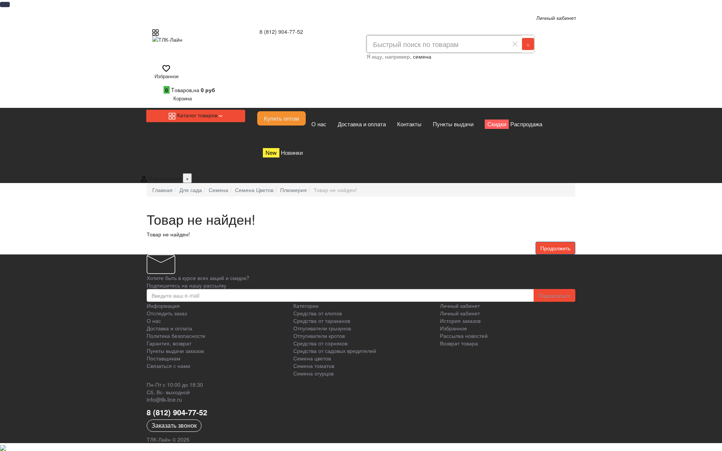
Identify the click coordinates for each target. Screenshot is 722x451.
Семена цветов (312, 358)
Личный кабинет (460, 313)
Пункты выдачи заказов (175, 350)
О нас (318, 124)
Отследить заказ (167, 313)
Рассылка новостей (464, 335)
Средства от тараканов (321, 320)
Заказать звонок (174, 425)
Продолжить (555, 248)
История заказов (460, 320)
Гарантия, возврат (169, 343)
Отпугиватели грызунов (322, 328)
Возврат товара (459, 343)
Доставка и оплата (362, 124)
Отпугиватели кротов (319, 335)
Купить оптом (281, 118)
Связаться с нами (168, 365)
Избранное (453, 328)
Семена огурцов (313, 373)
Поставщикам (163, 358)
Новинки (284, 152)
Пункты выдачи (453, 124)
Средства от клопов (317, 313)
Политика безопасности (176, 335)
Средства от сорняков (320, 343)
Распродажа (514, 124)
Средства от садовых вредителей (334, 350)
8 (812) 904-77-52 (281, 31)
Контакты (409, 124)
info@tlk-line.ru (164, 399)
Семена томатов (313, 365)
